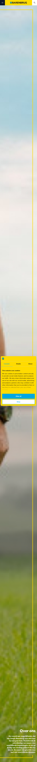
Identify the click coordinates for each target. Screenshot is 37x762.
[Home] (18, 3)
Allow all (18, 396)
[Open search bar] (34, 2)
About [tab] (30, 364)
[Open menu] (2, 2)
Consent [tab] (6, 364)
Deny (18, 402)
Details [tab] (18, 364)
